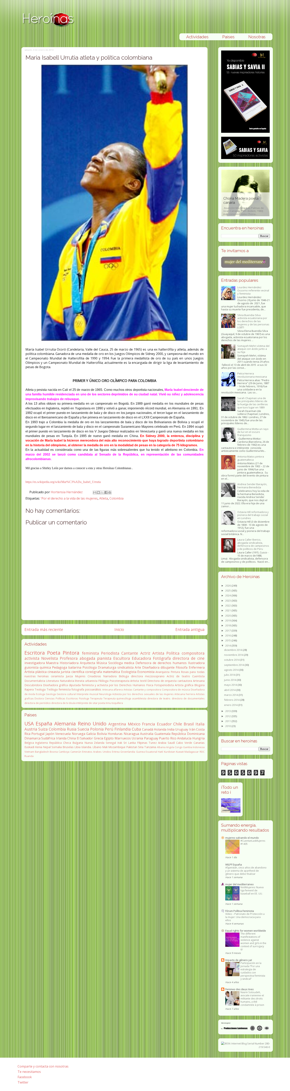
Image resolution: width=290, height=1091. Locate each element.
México (134, 724)
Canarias (199, 743)
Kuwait (180, 751)
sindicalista (125, 667)
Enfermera (197, 667)
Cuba (136, 729)
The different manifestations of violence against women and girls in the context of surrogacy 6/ (253, 941)
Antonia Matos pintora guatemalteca (250, 458)
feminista (90, 653)
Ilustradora (196, 663)
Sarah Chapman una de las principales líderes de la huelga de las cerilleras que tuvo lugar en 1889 (252, 402)
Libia (77, 747)
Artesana (199, 681)
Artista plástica (35, 672)
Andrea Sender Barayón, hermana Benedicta (252, 485)
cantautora (185, 681)
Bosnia (54, 751)
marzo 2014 (231, 695)
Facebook (25, 1077)
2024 (228, 595)
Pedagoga (59, 667)
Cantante (129, 653)
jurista (65, 672)
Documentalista (34, 681)
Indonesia (199, 747)
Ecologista (128, 672)
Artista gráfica (184, 685)
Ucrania (137, 738)
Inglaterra (41, 743)
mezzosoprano (155, 676)
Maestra (52, 663)
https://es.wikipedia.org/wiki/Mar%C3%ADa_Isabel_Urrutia (63, 482)
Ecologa (40, 694)
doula (72, 703)
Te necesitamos (29, 1071)
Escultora (121, 658)
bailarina (74, 667)
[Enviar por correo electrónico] (95, 492)
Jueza (69, 676)
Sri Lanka (129, 743)
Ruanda (29, 756)
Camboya (64, 751)
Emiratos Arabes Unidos (96, 751)
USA (29, 723)
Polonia (97, 729)
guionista (31, 667)
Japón (50, 734)
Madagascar (191, 751)
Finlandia (122, 729)
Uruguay (181, 729)
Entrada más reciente (43, 629)
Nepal (47, 747)
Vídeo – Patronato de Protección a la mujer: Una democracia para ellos (245, 917)
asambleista (139, 698)
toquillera (117, 703)
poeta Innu (104, 703)
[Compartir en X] (102, 492)
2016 (228, 635)
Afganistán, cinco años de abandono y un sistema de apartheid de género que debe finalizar (246, 871)
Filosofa (181, 667)
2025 (228, 590)
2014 (228, 645)
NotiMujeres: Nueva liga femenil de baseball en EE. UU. (252, 890)
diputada (75, 685)
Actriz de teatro (178, 676)
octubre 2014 (232, 660)
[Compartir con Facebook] (106, 492)
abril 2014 (230, 690)
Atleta (103, 498)
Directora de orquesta (162, 681)
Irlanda (61, 738)
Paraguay (151, 738)
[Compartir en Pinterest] (110, 492)
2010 (228, 726)
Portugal (37, 734)
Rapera (29, 689)
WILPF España (233, 864)
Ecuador (164, 724)
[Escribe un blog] (98, 492)
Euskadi (29, 747)
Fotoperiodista (164, 685)
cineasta (54, 672)
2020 (228, 615)
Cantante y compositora (147, 689)
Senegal (111, 743)
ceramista (57, 676)
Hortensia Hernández (67, 492)
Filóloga (103, 681)
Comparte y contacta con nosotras (43, 1066)
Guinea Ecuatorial (146, 751)
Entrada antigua (190, 629)
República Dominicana (188, 734)
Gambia (187, 747)
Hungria (198, 738)
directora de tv (59, 703)
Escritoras (72, 698)
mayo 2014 (231, 685)
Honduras (115, 734)
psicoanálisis (93, 689)
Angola (170, 747)
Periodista (110, 653)
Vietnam (29, 751)
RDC (202, 751)
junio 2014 (230, 680)
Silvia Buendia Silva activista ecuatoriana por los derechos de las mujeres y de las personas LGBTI (253, 321)
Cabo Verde (184, 743)
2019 (228, 620)
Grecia (98, 738)
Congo (178, 747)
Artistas (127, 689)
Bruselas (68, 747)
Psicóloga (89, 667)
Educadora (141, 658)
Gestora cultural (66, 694)
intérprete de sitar (87, 703)
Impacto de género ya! (238, 960)
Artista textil (138, 681)
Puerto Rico (167, 738)
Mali (105, 747)
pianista (104, 658)
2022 (228, 605)
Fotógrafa (162, 658)
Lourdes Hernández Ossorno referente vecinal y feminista (253, 290)
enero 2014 (231, 705)
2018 (228, 625)
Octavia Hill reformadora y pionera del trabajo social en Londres (253, 515)
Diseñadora (150, 667)
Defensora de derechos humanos (161, 663)
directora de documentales (188, 698)
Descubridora (33, 685)
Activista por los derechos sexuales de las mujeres (143, 694)
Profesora (69, 658)
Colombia (116, 498)
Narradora (110, 676)
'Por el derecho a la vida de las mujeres (69, 498)
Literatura (52, 681)
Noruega (78, 734)
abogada (87, 658)
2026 (228, 585)
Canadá (147, 729)
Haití (160, 751)
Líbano (97, 747)
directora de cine (189, 658)
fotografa (77, 689)
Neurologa (105, 694)
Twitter (23, 1082)
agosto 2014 (231, 670)
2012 (228, 716)
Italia (200, 724)
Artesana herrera (184, 694)
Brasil (189, 724)
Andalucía (184, 738)
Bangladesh (42, 751)
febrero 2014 (232, 700)
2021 (228, 610)
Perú (109, 729)
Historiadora (69, 663)
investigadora (34, 663)
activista (31, 658)
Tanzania (150, 747)
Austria (30, 729)
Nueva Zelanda (94, 743)
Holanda (160, 729)
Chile (177, 724)
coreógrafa (93, 672)
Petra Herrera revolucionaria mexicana (252, 375)
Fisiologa (84, 698)
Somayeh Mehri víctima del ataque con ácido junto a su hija (253, 349)
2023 (228, 600)
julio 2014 (230, 674)
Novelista (49, 658)
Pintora (71, 652)
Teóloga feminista (59, 689)
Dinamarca (32, 738)
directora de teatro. (159, 698)
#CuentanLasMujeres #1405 (252, 842)
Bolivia (102, 734)
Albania (161, 747)
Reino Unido (92, 723)
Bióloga (124, 676)
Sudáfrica (48, 738)
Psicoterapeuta (119, 681)
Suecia (83, 729)
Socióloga (115, 663)
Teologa (40, 689)
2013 (228, 711)
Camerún (75, 751)
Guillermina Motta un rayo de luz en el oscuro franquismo (252, 432)
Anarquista (162, 672)
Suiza (43, 729)
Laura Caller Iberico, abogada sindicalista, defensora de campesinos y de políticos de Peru (253, 544)
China (71, 738)
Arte (138, 667)
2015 (228, 640)
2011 (228, 721)
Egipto (109, 738)
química (45, 667)
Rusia (72, 729)
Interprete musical (87, 694)
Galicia (91, 734)
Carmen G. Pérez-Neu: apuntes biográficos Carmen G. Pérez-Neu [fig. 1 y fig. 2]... (265, 206)
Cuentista (198, 676)
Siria (140, 747)
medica (129, 663)
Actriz (145, 653)
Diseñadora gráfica (55, 685)
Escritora (34, 652)
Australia (146, 734)
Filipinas (142, 743)
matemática (111, 672)
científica (77, 672)
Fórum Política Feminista (239, 911)
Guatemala (162, 734)
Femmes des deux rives (239, 989)
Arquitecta (87, 663)
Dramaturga (107, 667)
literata (79, 681)
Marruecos (123, 738)
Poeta (53, 652)
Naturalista (67, 681)
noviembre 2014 (234, 655)
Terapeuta (96, 698)
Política (173, 653)
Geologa (51, 694)
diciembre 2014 (233, 650)
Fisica (149, 685)
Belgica (29, 743)
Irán (192, 729)
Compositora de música (176, 689)
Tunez (153, 743)
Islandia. (86, 747)
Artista (158, 653)
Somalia (56, 747)
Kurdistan (169, 751)
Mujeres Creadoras (88, 676)
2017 (228, 630)
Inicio (119, 629)
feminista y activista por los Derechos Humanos (113, 685)
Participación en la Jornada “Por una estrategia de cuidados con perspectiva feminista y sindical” (252, 971)
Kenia (38, 747)
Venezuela (63, 734)
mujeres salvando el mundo (242, 837)
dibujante (168, 667)
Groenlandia (127, 751)
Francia (148, 724)
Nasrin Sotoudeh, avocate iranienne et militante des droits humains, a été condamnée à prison (252, 999)
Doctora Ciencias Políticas (50, 698)
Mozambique (116, 747)
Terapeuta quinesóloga (117, 698)
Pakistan (131, 747)
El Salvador (85, 738)
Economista (145, 672)
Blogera (199, 685)
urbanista (91, 681)
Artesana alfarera (112, 689)
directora (137, 676)
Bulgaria (77, 743)
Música (101, 663)
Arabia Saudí (166, 743)
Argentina (117, 724)
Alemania (65, 723)
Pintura (175, 672)
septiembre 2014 (234, 665)
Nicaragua (131, 734)
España (44, 723)
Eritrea (116, 751)
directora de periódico (37, 703)
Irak (119, 743)
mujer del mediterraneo (239, 884)
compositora (193, 653)
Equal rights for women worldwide (245, 930)
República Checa (60, 743)
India (170, 729)
